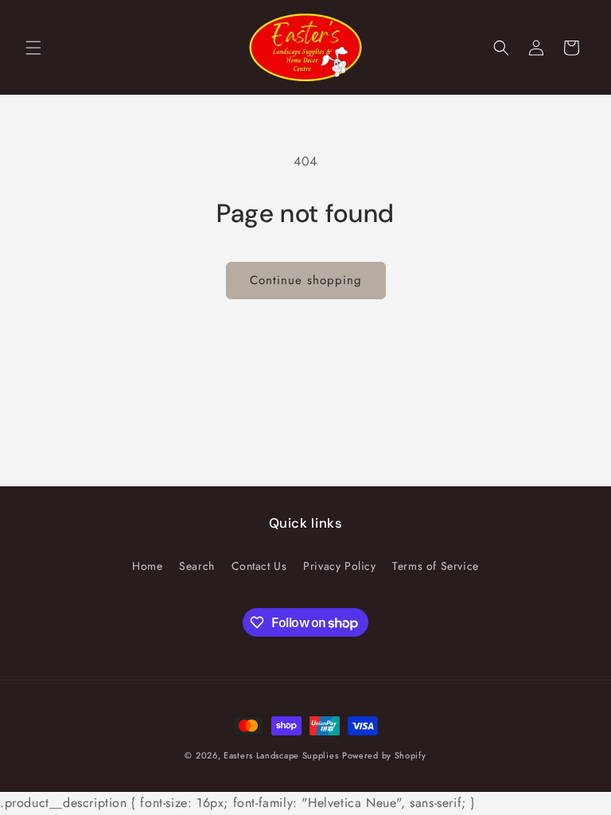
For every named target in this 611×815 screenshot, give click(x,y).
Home (147, 566)
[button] (33, 47)
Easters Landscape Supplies (281, 755)
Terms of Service (435, 566)
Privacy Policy (339, 566)
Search (197, 566)
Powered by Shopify (384, 755)
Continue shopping (306, 280)
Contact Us (259, 566)
